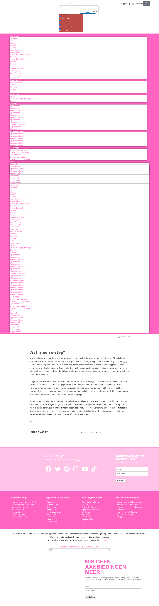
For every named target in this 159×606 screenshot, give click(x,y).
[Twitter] (58, 469)
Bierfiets (13, 64)
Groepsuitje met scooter (19, 152)
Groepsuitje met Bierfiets (20, 159)
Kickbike (13, 101)
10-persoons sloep (17, 122)
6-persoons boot (16, 138)
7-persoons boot (16, 140)
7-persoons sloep (17, 115)
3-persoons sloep (17, 106)
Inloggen (124, 3)
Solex (12, 92)
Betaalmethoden (18, 514)
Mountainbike (15, 52)
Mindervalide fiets (17, 68)
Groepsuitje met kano (18, 150)
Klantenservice (75, 3)
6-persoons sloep (17, 112)
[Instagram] (76, 469)
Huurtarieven (17, 512)
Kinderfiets (14, 45)
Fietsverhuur (15, 36)
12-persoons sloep (17, 124)
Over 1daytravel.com (90, 502)
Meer (12, 161)
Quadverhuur (15, 180)
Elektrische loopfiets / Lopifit (21, 99)
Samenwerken (87, 519)
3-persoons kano (16, 171)
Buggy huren (52, 521)
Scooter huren (52, 504)
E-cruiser (13, 89)
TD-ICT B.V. (106, 540)
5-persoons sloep (17, 110)
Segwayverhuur (16, 178)
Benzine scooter (16, 82)
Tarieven (120, 509)
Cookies (98, 546)
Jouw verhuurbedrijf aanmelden (129, 502)
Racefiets (13, 57)
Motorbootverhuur (17, 131)
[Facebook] (49, 469)
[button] (81, 432)
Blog (83, 521)
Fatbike (12, 66)
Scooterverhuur (16, 80)
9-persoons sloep (17, 119)
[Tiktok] (94, 469)
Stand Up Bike (15, 75)
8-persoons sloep (17, 117)
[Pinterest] (67, 469)
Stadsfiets (13, 40)
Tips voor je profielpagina (127, 512)
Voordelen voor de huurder (23, 504)
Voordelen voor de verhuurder (129, 504)
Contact (85, 3)
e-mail (77, 459)
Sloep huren (52, 509)
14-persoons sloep (17, 126)
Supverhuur (14, 175)
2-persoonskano (16, 168)
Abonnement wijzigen (125, 514)
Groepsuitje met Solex (18, 157)
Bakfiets (13, 61)
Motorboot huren (54, 512)
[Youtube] (85, 469)
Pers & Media (87, 517)
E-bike (12, 43)
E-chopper (14, 87)
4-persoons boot (16, 133)
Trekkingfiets (15, 71)
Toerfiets (13, 38)
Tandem (13, 47)
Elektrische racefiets (17, 59)
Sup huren (51, 517)
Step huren (51, 507)
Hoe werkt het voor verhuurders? (130, 507)
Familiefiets (14, 78)
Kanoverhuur (15, 164)
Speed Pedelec (15, 73)
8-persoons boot (16, 143)
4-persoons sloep (17, 108)
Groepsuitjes (15, 148)
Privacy (87, 546)
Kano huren (51, 514)
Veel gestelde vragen (20, 507)
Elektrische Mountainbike (20, 54)
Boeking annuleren (19, 517)
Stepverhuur (14, 94)
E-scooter (13, 85)
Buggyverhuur (15, 182)
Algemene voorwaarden (91, 509)
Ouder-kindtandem (17, 50)
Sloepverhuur (15, 103)
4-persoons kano (16, 173)
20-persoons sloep (17, 129)
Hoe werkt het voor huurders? (24, 502)
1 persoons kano (16, 166)
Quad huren (52, 519)
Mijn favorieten (138, 3)
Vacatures (86, 514)
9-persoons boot (16, 145)
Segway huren (15, 154)
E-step (12, 96)
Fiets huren (51, 502)
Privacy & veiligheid (90, 507)
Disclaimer (86, 512)
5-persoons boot (16, 136)
